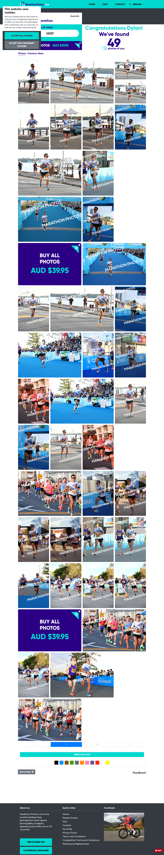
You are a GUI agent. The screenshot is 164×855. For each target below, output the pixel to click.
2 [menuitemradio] (97, 744)
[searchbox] (50, 33)
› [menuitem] (128, 744)
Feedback (139, 772)
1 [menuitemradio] (66, 744)
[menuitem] (89, 4)
